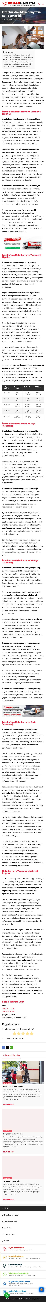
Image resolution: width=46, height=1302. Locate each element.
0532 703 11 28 (8, 1009)
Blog (11, 19)
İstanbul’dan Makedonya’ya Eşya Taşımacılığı (17, 59)
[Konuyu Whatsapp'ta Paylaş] (11, 1047)
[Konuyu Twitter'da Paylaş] (7, 1047)
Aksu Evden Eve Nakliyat (13, 1086)
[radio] (14, 1034)
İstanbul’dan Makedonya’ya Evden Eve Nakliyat (18, 55)
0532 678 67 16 (8, 1012)
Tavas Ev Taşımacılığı (11, 1181)
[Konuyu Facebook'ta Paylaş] (3, 1047)
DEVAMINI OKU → (9, 1104)
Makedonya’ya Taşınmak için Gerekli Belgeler (17, 66)
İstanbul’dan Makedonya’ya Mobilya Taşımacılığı (18, 62)
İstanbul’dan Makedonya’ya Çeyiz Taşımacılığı (17, 64)
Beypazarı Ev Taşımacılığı (13, 1134)
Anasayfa (5, 19)
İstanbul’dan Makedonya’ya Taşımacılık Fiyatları (18, 57)
